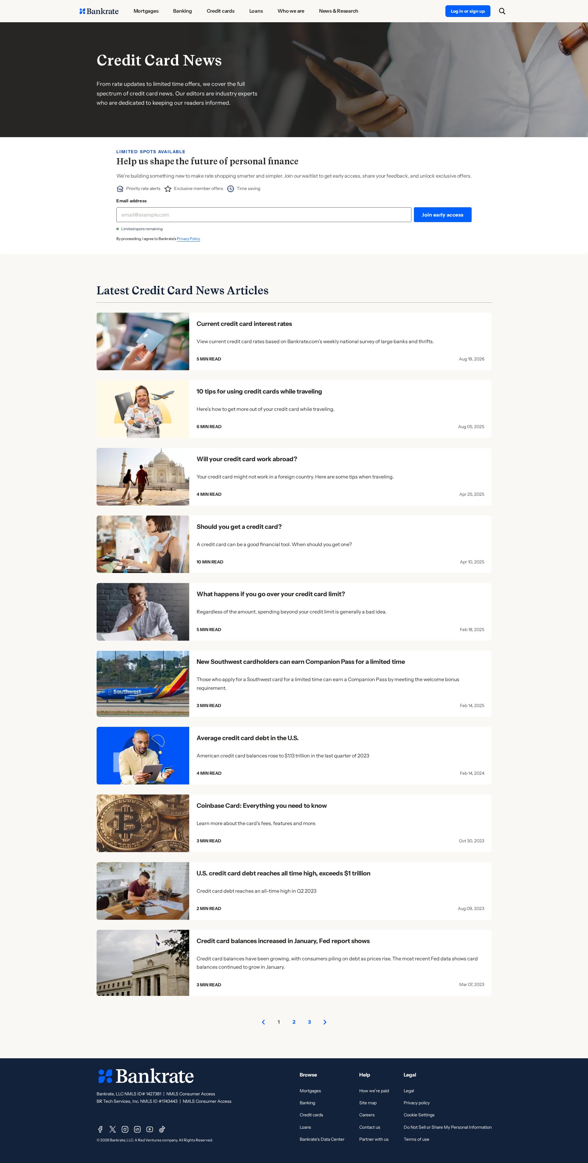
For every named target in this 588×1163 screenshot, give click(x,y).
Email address (131, 201)
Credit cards (311, 1115)
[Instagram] (125, 1129)
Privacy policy (417, 1103)
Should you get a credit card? (239, 526)
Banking (307, 1103)
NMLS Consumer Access (190, 1094)
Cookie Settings (419, 1115)
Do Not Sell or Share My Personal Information (448, 1127)
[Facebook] (100, 1129)
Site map (368, 1103)
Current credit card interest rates (244, 323)
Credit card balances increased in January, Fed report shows (283, 941)
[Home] (99, 11)
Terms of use (416, 1139)
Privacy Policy (188, 238)
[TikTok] (162, 1129)
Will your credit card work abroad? (247, 459)
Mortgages (310, 1090)
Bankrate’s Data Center (322, 1139)
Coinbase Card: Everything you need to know (262, 805)
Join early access (443, 215)
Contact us (369, 1127)
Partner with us (374, 1139)
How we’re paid (374, 1090)
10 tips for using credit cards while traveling (259, 391)
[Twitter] (112, 1129)
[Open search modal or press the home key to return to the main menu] (502, 11)
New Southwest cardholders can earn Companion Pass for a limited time (301, 661)
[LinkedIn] (137, 1129)
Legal (409, 1090)
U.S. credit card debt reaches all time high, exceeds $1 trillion (283, 873)
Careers (367, 1115)
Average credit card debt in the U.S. (248, 738)
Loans (305, 1127)
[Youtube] (149, 1129)
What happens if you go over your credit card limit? (271, 594)
